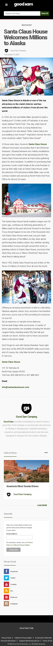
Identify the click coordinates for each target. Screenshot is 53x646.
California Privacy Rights (21, 545)
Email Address (11, 534)
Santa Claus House (38, 144)
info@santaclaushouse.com (15, 387)
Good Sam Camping (18, 51)
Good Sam (9, 421)
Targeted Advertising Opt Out (29, 641)
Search (44, 13)
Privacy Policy (6, 638)
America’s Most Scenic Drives (22, 486)
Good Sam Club (26, 628)
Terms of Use (47, 641)
